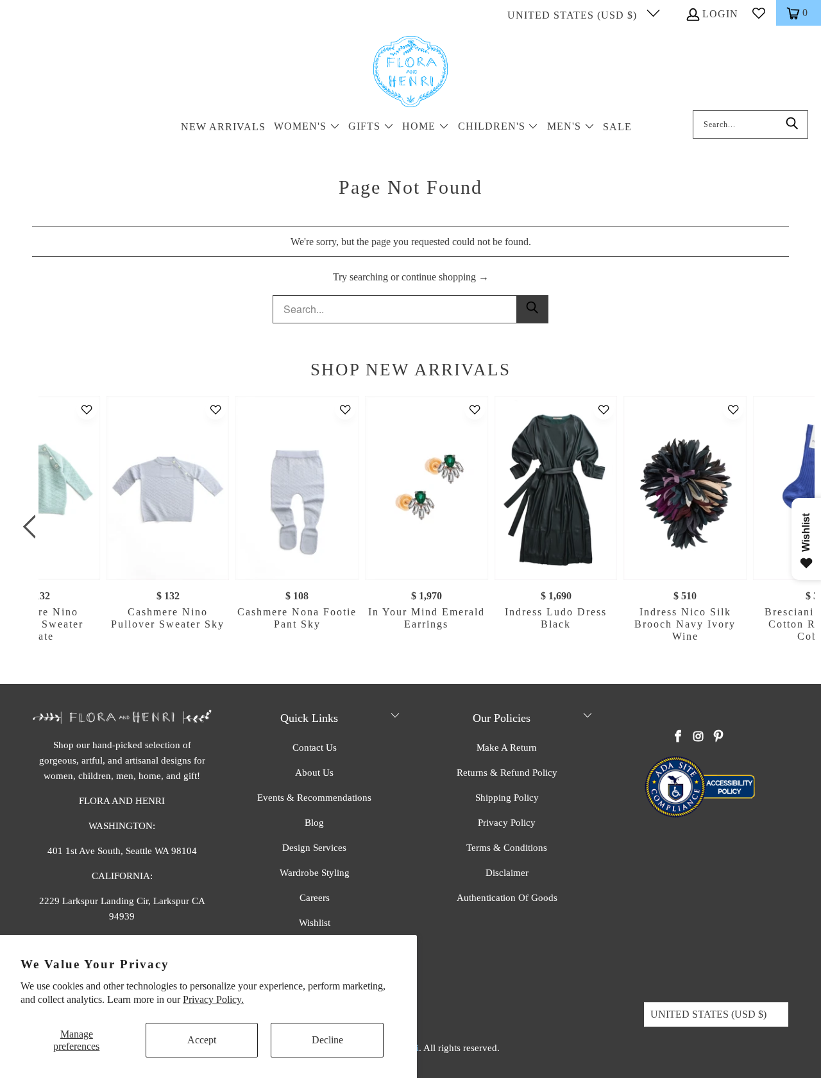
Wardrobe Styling (315, 873)
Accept (201, 1039)
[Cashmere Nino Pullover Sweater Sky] (168, 488)
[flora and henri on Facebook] (678, 737)
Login (720, 13)
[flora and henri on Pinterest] (718, 737)
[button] (307, 127)
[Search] (792, 124)
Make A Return (507, 747)
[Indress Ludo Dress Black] (556, 488)
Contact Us (314, 747)
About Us (314, 772)
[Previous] (32, 527)
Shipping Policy (507, 797)
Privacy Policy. (213, 999)
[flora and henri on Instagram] (698, 737)
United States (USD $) (573, 15)
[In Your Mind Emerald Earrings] (426, 488)
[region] (414, 527)
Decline (327, 1039)
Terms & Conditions (506, 848)
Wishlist (314, 923)
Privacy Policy (507, 822)
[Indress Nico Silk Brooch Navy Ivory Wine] (685, 488)
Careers (315, 898)
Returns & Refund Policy (507, 772)
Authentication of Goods (507, 898)
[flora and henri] (410, 72)
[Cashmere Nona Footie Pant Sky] (297, 488)
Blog (314, 822)
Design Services (314, 848)
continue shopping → (445, 276)
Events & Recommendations (314, 797)
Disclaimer (507, 873)
